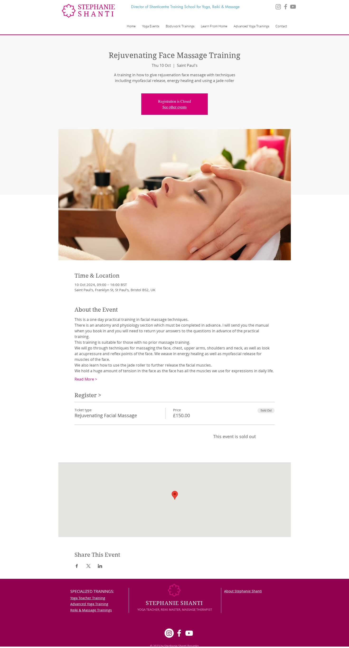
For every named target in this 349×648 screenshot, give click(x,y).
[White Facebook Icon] (179, 633)
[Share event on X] (88, 566)
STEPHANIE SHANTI (174, 603)
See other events (174, 106)
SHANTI (96, 14)
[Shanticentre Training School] (293, 6)
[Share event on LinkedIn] (100, 566)
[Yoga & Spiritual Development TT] (285, 6)
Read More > (86, 379)
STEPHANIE (96, 7)
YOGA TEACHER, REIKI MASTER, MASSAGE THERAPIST (174, 609)
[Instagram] (278, 6)
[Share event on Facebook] (77, 566)
